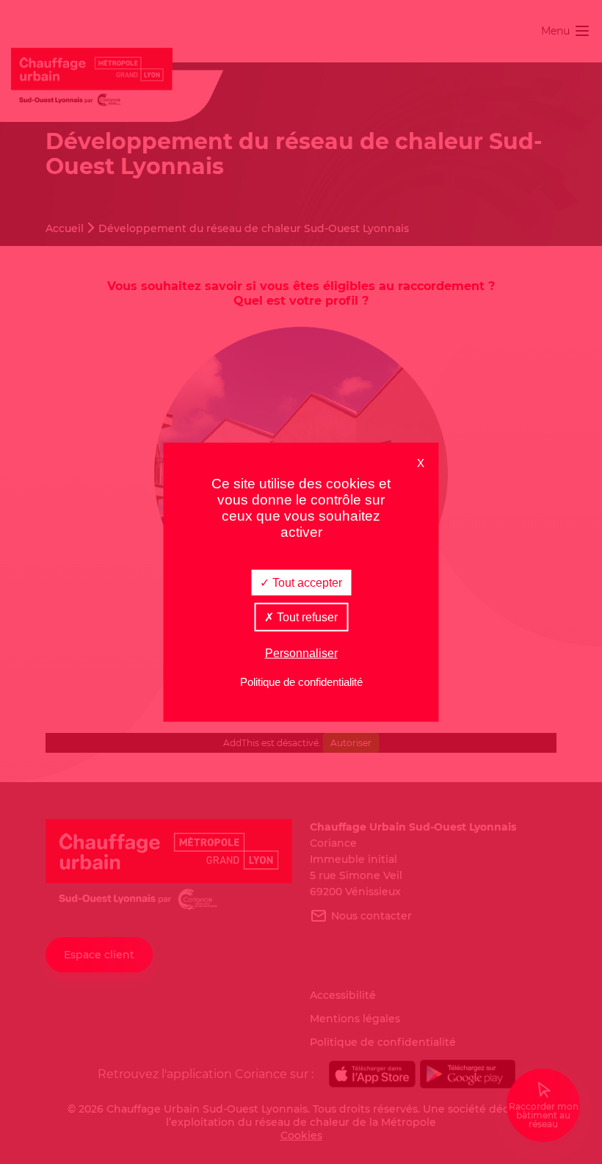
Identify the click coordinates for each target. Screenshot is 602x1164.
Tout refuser (306, 616)
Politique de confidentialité (301, 682)
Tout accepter (305, 582)
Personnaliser (301, 653)
